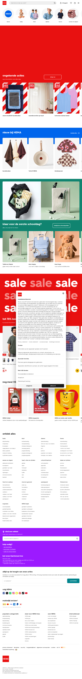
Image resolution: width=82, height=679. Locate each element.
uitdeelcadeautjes (7, 489)
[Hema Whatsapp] (10, 593)
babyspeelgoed (45, 487)
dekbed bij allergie (27, 518)
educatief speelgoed (46, 489)
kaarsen (5, 477)
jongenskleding (26, 450)
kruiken (24, 492)
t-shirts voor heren (65, 448)
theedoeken (63, 468)
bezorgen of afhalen (10, 549)
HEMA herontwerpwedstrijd (32, 627)
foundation (25, 487)
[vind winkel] (77, 539)
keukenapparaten (65, 470)
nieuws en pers (52, 623)
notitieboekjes (45, 472)
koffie (23, 472)
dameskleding (44, 441)
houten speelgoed (46, 492)
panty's (43, 450)
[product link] (15, 341)
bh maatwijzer (25, 520)
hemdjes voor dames (46, 455)
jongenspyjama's (26, 455)
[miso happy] (41, 249)
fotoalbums (44, 477)
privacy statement (7, 647)
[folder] (15, 404)
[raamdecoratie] (41, 100)
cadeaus (5, 492)
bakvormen (63, 477)
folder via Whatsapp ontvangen (33, 623)
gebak (23, 463)
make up (24, 485)
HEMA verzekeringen (30, 636)
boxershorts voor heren (66, 453)
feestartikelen (6, 485)
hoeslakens (5, 465)
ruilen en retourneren (10, 551)
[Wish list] (71, 3)
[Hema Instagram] (13, 593)
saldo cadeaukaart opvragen (55, 634)
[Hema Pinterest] (20, 593)
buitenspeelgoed (45, 494)
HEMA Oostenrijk (73, 623)
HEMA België (72, 616)
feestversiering (6, 487)
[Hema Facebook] (4, 593)
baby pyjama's (6, 450)
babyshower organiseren (9, 516)
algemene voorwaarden (43, 647)
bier (23, 477)
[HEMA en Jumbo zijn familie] (67, 404)
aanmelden (73, 581)
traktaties (24, 470)
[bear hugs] (67, 249)
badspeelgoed (45, 496)
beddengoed (6, 623)
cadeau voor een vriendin (9, 513)
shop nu (41, 57)
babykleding (6, 441)
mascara (24, 489)
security (23, 647)
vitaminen (24, 496)
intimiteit (24, 499)
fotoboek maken (64, 485)
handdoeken (6, 627)
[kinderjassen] (67, 155)
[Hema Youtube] (26, 593)
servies (62, 463)
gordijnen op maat (7, 468)
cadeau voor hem (7, 496)
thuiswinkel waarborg (8, 649)
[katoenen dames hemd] (67, 100)
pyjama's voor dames (46, 453)
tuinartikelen (6, 470)
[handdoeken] (15, 100)
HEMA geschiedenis (53, 625)
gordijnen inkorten (26, 516)
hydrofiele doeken (7, 455)
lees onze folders (29, 620)
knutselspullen (44, 475)
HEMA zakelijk (51, 627)
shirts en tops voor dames (47, 443)
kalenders (43, 468)
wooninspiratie (6, 506)
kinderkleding (25, 441)
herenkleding (63, 441)
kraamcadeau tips (7, 520)
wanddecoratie (64, 494)
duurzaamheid (51, 620)
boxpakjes (5, 446)
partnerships (51, 636)
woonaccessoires (7, 475)
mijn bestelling (8, 547)
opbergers (5, 472)
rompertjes (5, 443)
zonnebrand (25, 494)
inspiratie (27, 638)
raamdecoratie (6, 629)
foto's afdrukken (64, 487)
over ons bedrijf (52, 616)
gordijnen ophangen (27, 509)
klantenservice (51, 629)
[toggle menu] (78, 3)
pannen (62, 472)
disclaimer (16, 647)
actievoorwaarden (52, 632)
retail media (51, 638)
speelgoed (5, 499)
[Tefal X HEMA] (41, 155)
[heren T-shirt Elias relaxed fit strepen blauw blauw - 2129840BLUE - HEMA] (8, 360)
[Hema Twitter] (7, 593)
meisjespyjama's (26, 448)
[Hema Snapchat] (17, 593)
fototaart (24, 468)
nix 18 (58, 647)
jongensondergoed (27, 453)
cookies (53, 647)
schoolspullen (44, 463)
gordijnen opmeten (27, 506)
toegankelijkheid (30, 647)
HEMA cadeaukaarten (30, 632)
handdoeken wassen (27, 513)
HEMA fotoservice (30, 629)
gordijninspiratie (7, 509)
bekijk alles (41, 136)
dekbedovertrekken (8, 463)
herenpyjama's (64, 446)
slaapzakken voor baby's (9, 448)
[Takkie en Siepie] (15, 249)
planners (43, 470)
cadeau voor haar (7, 494)
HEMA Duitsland (73, 618)
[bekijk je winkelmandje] (75, 3)
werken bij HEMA (52, 618)
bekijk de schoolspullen (41, 208)
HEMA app (28, 616)
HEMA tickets (28, 634)
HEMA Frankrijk (73, 620)
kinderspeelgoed (45, 485)
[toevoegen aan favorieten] (77, 328)
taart (23, 465)
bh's (42, 448)
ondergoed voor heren (66, 450)
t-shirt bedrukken (64, 499)
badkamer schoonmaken (28, 511)
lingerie (43, 446)
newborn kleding (7, 453)
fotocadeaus (63, 492)
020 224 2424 (6, 558)
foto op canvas (64, 496)
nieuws (27, 641)
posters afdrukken (65, 489)
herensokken (63, 443)
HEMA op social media (31, 625)
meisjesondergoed (27, 446)
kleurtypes (5, 518)
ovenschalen (63, 475)
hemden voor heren (65, 455)
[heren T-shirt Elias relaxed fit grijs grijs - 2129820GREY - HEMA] (4, 360)
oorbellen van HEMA (8, 511)
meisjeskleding (25, 443)
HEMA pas (27, 618)
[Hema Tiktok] (23, 593)
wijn (23, 475)
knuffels (43, 499)
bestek (62, 465)
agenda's (43, 465)
